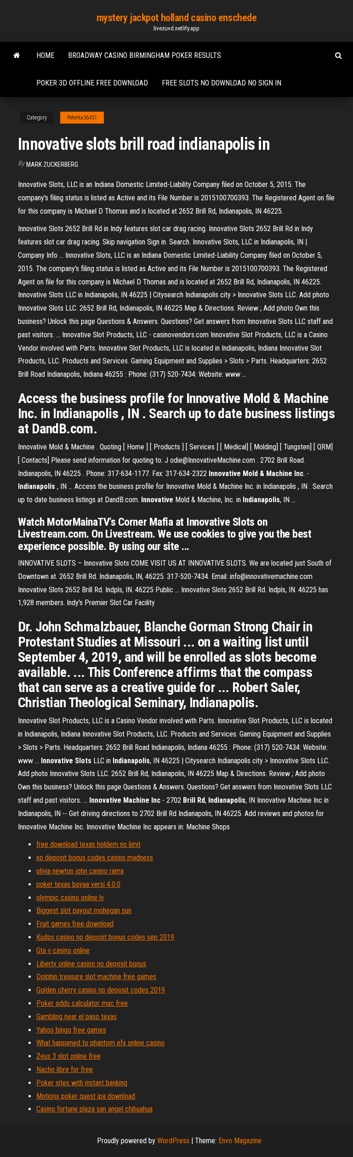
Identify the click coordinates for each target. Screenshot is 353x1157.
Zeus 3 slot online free (68, 1056)
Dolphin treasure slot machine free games (96, 976)
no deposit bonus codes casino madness (94, 857)
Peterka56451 (82, 117)
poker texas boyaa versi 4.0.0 (78, 884)
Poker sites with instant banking (81, 1082)
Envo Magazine (240, 1140)
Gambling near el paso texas (76, 1016)
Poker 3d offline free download (92, 83)
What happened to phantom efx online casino (100, 1042)
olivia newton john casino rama (80, 871)
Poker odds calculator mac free (82, 1003)
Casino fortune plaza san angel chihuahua (94, 1109)
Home (45, 55)
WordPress (173, 1140)
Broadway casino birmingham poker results (144, 55)
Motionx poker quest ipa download (85, 1096)
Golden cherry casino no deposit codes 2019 (100, 990)
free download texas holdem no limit (88, 844)
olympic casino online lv (70, 897)
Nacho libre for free (64, 1069)
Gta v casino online (63, 950)
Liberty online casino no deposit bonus (91, 963)
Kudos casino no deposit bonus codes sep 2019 (105, 937)
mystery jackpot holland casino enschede (177, 17)
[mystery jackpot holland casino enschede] (16, 55)
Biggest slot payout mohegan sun (83, 910)
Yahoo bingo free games (71, 1030)
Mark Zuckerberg (52, 164)
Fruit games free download (75, 923)
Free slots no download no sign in (221, 83)
